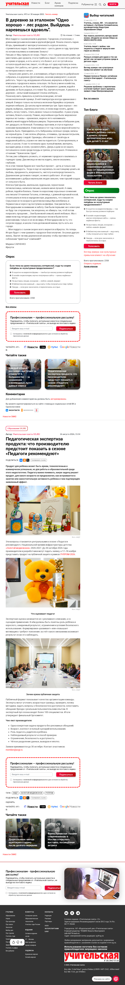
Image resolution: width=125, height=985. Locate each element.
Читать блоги (95, 182)
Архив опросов (91, 266)
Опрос (89, 190)
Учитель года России (32, 924)
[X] (27, 460)
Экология (9, 927)
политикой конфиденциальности (35, 334)
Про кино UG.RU (53, 831)
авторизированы (58, 399)
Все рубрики (10, 951)
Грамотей (9, 939)
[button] (13, 410)
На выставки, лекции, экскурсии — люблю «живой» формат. (36, 281)
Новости (35, 2)
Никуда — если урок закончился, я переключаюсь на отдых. (36, 287)
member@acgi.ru (14, 749)
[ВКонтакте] (21, 460)
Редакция (48, 916)
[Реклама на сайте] (116, 979)
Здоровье (9, 945)
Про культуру (10, 921)
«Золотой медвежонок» (18, 548)
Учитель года (10, 936)
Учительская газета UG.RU (26, 35)
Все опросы (11, 307)
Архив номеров (59, 4)
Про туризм (10, 933)
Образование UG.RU (16, 365)
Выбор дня (9, 930)
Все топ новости (91, 98)
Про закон (9, 924)
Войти (113, 4)
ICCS (46, 926)
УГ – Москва (29, 939)
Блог (47, 2)
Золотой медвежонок (31, 793)
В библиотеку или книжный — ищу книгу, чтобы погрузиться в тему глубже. (42, 284)
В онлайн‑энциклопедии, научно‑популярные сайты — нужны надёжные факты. (41, 276)
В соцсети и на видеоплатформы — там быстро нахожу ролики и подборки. (42, 272)
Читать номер (51, 14)
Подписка (73, 2)
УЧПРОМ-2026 (67, 554)
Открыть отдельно (92, 263)
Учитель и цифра (12, 948)
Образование (10, 916)
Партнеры (48, 921)
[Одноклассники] (24, 460)
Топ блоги (91, 109)
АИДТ (15, 793)
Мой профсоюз (30, 942)
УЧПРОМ (49, 793)
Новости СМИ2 (9, 416)
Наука (8, 918)
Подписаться (66, 328)
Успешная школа (31, 916)
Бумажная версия (31, 954)
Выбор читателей (102, 15)
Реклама (48, 918)
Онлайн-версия (30, 957)
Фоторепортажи (52, 928)
